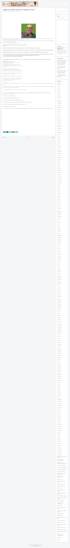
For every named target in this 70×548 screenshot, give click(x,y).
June (58, 88)
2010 (58, 447)
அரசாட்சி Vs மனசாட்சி (60, 505)
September (59, 107)
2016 (58, 298)
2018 (58, 256)
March (59, 94)
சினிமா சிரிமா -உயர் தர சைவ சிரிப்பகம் (61, 529)
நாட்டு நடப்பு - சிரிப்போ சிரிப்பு (60, 500)
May (58, 90)
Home (28, 137)
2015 (58, 323)
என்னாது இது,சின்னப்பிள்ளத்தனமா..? (61, 469)
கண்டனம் (14, 11)
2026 (58, 83)
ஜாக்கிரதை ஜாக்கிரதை (60, 515)
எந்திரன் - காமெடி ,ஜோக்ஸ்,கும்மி (61, 471)
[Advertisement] (24, 18)
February (59, 120)
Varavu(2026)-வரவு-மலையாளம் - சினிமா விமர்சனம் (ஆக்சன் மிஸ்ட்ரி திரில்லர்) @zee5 (61, 75)
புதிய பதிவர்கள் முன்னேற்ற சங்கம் (61, 465)
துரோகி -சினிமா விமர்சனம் (60, 513)
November (59, 103)
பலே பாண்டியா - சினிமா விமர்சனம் (61, 527)
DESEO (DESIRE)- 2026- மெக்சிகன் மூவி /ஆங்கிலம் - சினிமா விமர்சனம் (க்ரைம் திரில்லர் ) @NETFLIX (61, 71)
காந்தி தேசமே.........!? (59, 479)
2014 (58, 348)
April (58, 92)
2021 (58, 195)
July (58, 86)
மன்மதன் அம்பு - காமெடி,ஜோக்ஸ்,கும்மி (62, 467)
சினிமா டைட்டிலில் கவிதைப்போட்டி (61, 520)
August (59, 84)
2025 (58, 100)
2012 (58, 398)
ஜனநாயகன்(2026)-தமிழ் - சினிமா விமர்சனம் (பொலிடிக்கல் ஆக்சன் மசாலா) (61, 67)
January (59, 122)
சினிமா (16, 11)
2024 (58, 125)
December (59, 101)
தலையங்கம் (19, 11)
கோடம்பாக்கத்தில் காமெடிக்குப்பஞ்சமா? (62, 495)
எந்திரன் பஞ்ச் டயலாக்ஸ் (60, 522)
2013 (58, 373)
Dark (65, 9)
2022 (58, 174)
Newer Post (3, 137)
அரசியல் (11, 11)
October (59, 105)
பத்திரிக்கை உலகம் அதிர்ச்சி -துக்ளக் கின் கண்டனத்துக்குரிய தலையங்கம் (19, 9)
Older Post (53, 137)
